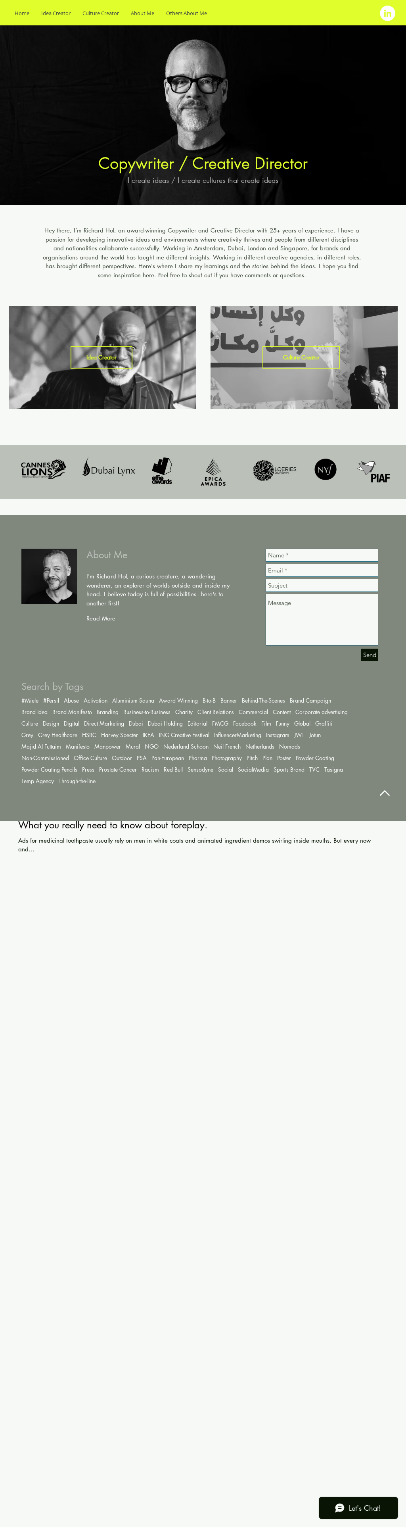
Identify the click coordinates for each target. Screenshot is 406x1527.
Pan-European (167, 758)
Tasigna (333, 769)
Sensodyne (200, 769)
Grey (27, 735)
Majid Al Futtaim (41, 746)
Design (51, 723)
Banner (228, 700)
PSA (142, 758)
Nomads (289, 746)
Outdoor (122, 758)
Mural (133, 746)
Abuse (71, 700)
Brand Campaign (310, 700)
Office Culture (90, 758)
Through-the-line (77, 781)
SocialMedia (253, 769)
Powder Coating (315, 758)
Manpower (107, 746)
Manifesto (78, 746)
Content (282, 712)
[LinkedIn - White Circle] (387, 13)
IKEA (148, 735)
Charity (184, 712)
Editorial (197, 723)
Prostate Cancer (118, 769)
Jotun (315, 735)
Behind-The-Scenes (263, 700)
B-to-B (209, 700)
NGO (152, 746)
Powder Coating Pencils (49, 769)
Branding (108, 712)
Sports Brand (289, 769)
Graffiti (323, 723)
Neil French (227, 746)
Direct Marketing (104, 723)
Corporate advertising (321, 712)
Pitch (252, 758)
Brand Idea (34, 712)
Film (266, 723)
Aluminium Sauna (133, 700)
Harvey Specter (119, 735)
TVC (314, 769)
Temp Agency (37, 781)
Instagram (277, 735)
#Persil (51, 700)
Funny (282, 723)
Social (225, 769)
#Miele (29, 700)
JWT (299, 735)
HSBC (89, 735)
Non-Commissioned (45, 758)
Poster (284, 758)
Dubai (136, 723)
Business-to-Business (146, 712)
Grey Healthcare (57, 735)
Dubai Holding (165, 723)
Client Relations (215, 712)
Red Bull (173, 769)
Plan (267, 758)
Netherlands (259, 746)
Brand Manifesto (72, 712)
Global (302, 723)
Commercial (253, 712)
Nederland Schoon (186, 746)
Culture (29, 723)
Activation (95, 700)
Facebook (245, 723)
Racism (150, 769)
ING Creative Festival (184, 735)
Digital (71, 723)
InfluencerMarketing (237, 735)
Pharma (198, 758)
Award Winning (178, 700)
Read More (100, 618)
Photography (227, 758)
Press (88, 769)
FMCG (220, 723)
